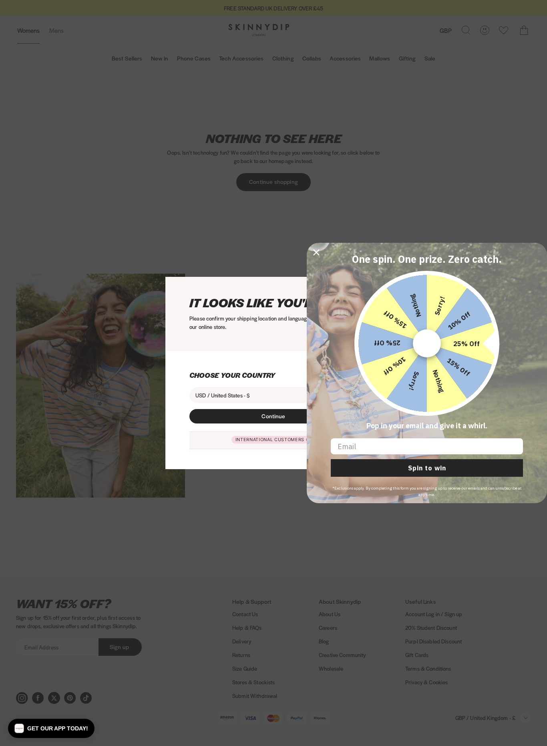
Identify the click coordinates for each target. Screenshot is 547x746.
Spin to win (427, 468)
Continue (273, 416)
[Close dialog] (316, 252)
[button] (51, 728)
